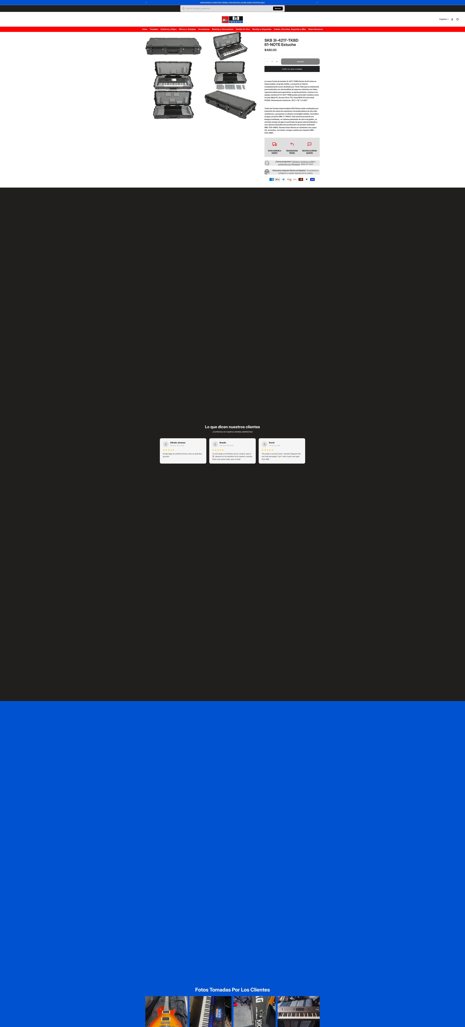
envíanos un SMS (307, 162)
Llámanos (296, 162)
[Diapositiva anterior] (146, 2)
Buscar (278, 8)
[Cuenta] (452, 19)
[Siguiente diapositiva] (317, 2)
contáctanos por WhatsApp (289, 164)
